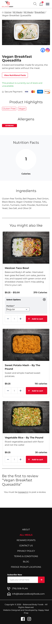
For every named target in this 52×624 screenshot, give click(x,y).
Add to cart (37, 319)
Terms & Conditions (26, 556)
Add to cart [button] (37, 391)
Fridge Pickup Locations (26, 567)
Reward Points (26, 540)
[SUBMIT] (41, 580)
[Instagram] (47, 50)
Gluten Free (9, 108)
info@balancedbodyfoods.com (28, 594)
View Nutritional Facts (15, 75)
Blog (26, 561)
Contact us (26, 545)
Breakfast (40, 12)
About (26, 529)
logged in (23, 492)
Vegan (22, 108)
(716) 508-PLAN (20, 588)
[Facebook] (43, 50)
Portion (10, 306)
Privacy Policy (26, 551)
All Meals (17, 12)
